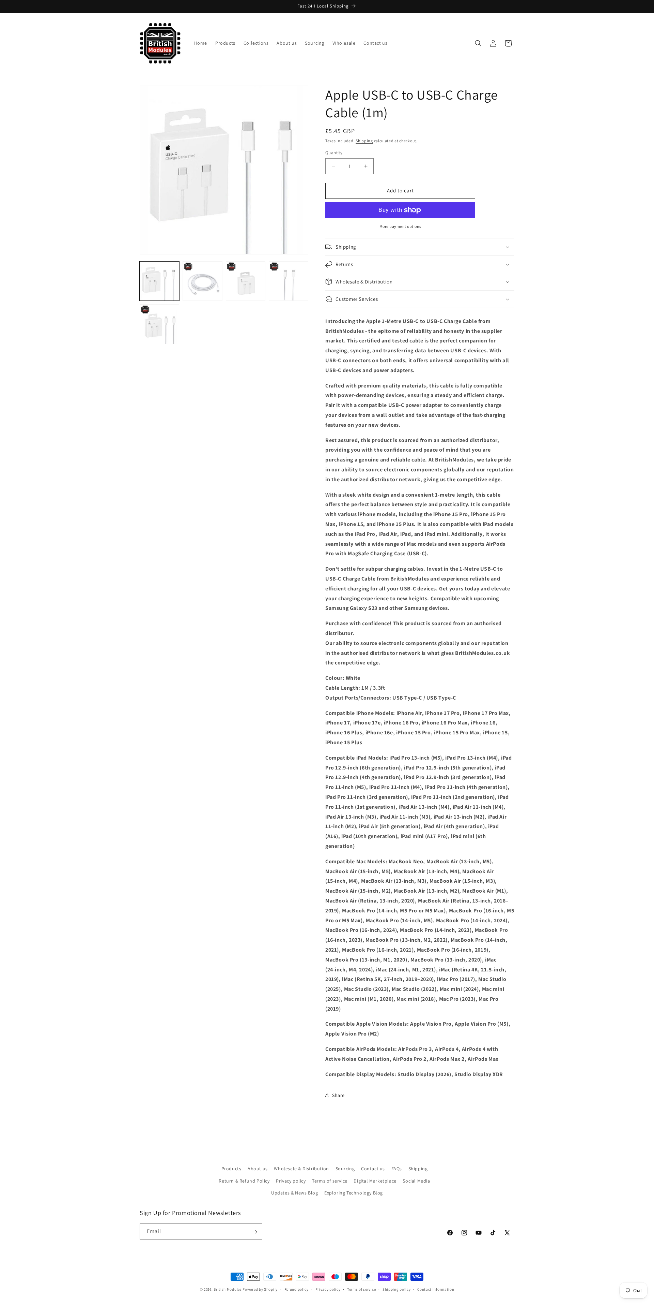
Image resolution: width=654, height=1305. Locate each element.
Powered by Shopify (260, 1289)
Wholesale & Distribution (301, 1168)
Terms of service (329, 1180)
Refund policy (296, 1289)
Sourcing (345, 1168)
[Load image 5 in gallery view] (159, 324)
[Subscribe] (254, 1232)
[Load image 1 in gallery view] (159, 281)
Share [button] (338, 1095)
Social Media (416, 1180)
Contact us (373, 1168)
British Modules (228, 1289)
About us (258, 1168)
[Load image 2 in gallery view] (202, 281)
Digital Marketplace (375, 1180)
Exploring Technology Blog (353, 1192)
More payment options (400, 226)
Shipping (364, 140)
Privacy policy (291, 1180)
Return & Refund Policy (244, 1180)
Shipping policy (397, 1289)
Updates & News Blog (294, 1192)
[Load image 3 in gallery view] (245, 281)
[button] (478, 43)
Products (231, 1168)
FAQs (396, 1168)
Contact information (435, 1289)
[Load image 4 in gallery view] (288, 281)
